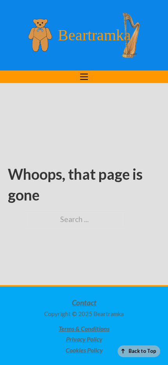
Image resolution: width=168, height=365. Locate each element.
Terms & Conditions (84, 328)
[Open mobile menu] (84, 77)
